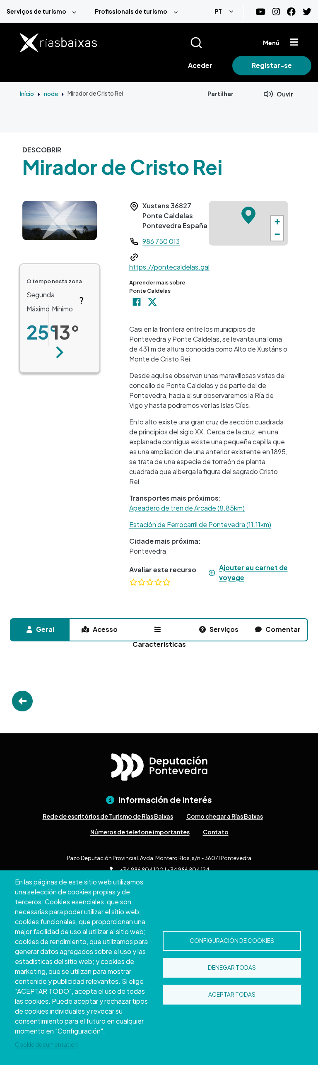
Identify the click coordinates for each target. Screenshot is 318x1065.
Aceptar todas (231, 994)
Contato (216, 832)
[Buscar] (206, 42)
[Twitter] (307, 11)
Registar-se (272, 65)
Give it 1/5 (133, 582)
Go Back (22, 701)
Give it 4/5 (158, 582)
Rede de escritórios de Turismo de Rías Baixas (108, 816)
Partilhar (220, 93)
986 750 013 (161, 241)
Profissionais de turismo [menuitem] (131, 11)
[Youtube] (260, 11)
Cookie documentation (46, 1044)
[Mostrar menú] (294, 42)
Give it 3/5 (150, 582)
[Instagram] (276, 11)
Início (27, 93)
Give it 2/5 (141, 582)
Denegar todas (232, 967)
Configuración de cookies (232, 940)
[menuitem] (44, 11)
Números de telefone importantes (140, 832)
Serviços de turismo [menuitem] (36, 11)
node (51, 93)
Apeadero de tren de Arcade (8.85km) (187, 508)
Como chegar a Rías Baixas (224, 816)
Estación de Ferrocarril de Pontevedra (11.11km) (200, 524)
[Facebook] (291, 11)
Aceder (200, 65)
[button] (59, 352)
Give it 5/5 (166, 582)
